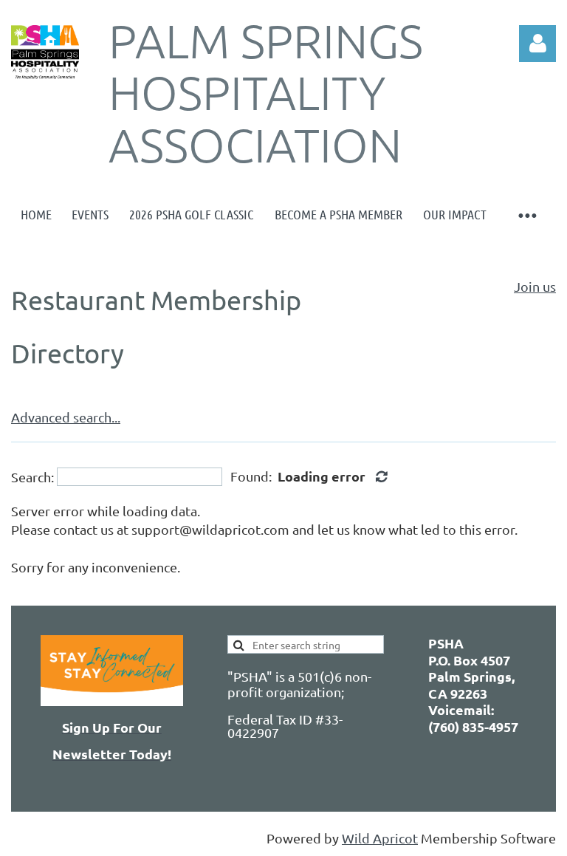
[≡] (526, 214)
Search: (32, 477)
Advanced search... (65, 417)
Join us (535, 286)
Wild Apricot (380, 838)
